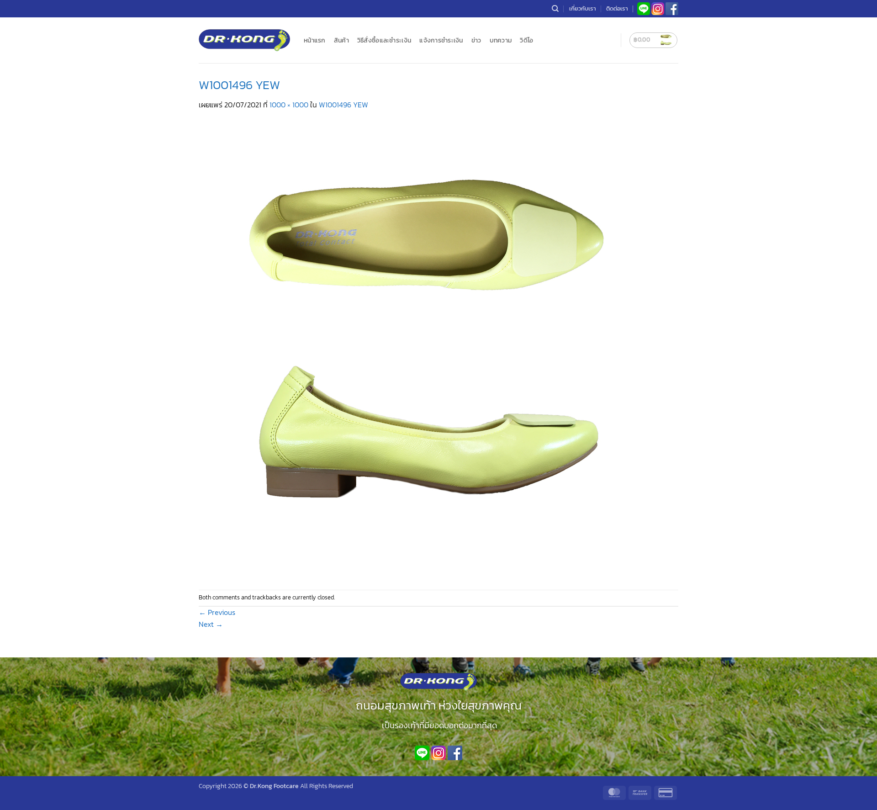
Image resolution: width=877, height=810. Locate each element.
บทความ (501, 40)
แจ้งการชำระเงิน (441, 40)
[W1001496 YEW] (427, 349)
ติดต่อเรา (617, 8)
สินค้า (341, 40)
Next (211, 624)
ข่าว (476, 40)
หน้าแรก (315, 40)
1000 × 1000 (288, 104)
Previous (217, 612)
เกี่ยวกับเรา (582, 8)
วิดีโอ (526, 40)
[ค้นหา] (555, 8)
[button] (653, 40)
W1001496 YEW (343, 104)
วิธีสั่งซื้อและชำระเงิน (384, 40)
